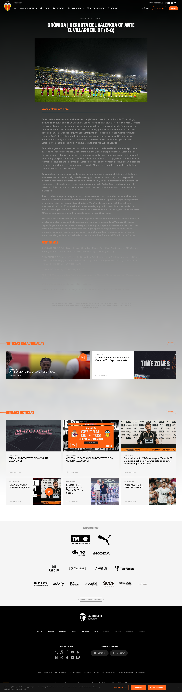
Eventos (142, 632)
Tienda (46, 8)
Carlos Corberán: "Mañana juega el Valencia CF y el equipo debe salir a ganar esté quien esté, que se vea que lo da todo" (148, 461)
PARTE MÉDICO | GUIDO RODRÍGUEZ (133, 486)
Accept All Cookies (157, 687)
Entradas (59, 8)
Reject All (138, 687)
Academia (106, 632)
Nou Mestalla (30, 8)
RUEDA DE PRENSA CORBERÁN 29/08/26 (19, 486)
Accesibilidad (140, 672)
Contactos (87, 672)
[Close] (178, 687)
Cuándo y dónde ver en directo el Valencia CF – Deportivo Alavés (112, 359)
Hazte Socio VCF (97, 8)
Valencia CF (13, 369)
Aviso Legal (48, 672)
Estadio (51, 632)
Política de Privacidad (125, 672)
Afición (118, 632)
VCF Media (85, 632)
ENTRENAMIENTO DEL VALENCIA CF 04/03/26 (32, 371)
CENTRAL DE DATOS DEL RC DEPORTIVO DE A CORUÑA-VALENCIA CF (89, 459)
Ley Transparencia (108, 672)
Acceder (173, 8)
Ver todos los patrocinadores (91, 599)
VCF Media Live (14, 482)
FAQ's (39, 672)
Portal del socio (159, 8)
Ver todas (171, 343)
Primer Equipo (14, 455)
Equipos (40, 632)
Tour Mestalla (77, 8)
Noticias (114, 8)
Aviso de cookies (60, 672)
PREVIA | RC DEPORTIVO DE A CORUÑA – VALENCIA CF (29, 459)
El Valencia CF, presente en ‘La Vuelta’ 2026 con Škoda (74, 488)
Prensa (96, 672)
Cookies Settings (75, 672)
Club (96, 632)
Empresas (130, 632)
